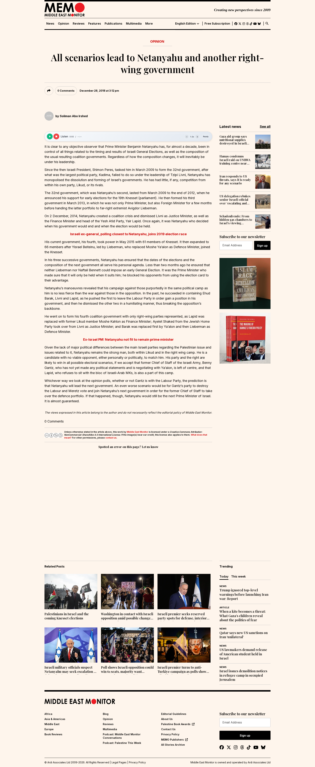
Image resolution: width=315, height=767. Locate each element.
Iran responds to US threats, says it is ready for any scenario (235, 180)
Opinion (63, 23)
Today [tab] (223, 576)
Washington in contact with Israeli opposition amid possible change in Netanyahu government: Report (127, 616)
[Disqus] (128, 499)
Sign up (262, 245)
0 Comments (66, 90)
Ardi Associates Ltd (259, 762)
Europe (49, 729)
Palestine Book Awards (175, 724)
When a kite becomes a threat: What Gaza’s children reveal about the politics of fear (242, 615)
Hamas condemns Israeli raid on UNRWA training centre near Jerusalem (234, 159)
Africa (48, 713)
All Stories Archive (173, 744)
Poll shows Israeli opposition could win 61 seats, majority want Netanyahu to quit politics (127, 669)
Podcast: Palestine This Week (122, 742)
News (50, 23)
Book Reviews (53, 734)
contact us (110, 437)
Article (224, 607)
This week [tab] (238, 576)
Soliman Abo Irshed (74, 116)
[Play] (50, 136)
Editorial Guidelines (173, 713)
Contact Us (168, 729)
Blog (105, 713)
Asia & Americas (54, 719)
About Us (167, 719)
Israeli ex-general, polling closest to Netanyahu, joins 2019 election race (128, 234)
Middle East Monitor (137, 432)
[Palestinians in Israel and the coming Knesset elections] (70, 591)
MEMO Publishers (172, 739)
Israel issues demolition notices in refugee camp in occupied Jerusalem (243, 675)
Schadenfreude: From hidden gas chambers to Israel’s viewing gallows (235, 219)
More (149, 23)
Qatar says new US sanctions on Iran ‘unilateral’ (243, 635)
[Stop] (56, 136)
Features (94, 23)
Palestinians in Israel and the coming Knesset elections (66, 616)
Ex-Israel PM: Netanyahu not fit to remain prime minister (128, 339)
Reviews (79, 23)
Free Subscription (217, 23)
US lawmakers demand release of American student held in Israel (243, 654)
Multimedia (134, 23)
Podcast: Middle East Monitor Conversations (122, 736)
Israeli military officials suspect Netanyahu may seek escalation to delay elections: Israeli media (70, 669)
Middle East (51, 724)
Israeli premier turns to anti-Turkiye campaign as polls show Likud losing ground (182, 669)
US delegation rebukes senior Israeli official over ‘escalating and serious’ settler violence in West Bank (235, 199)
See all (265, 126)
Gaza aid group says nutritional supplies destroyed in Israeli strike (233, 140)
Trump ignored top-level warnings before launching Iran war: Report (243, 594)
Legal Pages (119, 762)
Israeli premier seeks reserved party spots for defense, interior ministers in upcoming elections (182, 616)
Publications (113, 23)
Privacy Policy (170, 734)
